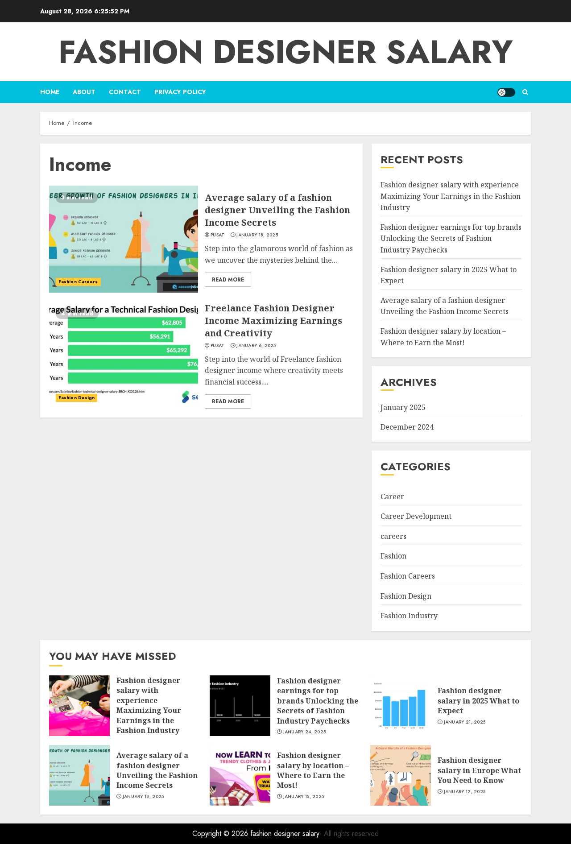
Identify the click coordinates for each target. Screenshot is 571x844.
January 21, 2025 (465, 722)
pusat (218, 235)
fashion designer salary (285, 52)
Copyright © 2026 (221, 833)
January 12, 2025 (465, 792)
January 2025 (403, 407)
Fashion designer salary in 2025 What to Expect (478, 701)
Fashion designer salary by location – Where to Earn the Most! (313, 770)
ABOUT (84, 91)
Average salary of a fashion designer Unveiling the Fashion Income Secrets (277, 209)
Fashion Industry (409, 616)
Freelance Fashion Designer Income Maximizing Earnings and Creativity (273, 320)
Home (49, 91)
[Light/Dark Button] (506, 92)
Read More (228, 280)
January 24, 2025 (304, 732)
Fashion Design (76, 397)
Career (392, 496)
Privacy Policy (180, 91)
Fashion (393, 556)
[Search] (525, 92)
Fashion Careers (78, 281)
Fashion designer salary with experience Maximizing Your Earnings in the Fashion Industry (451, 196)
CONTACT (125, 91)
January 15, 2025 (303, 797)
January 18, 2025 (257, 235)
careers (393, 536)
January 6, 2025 (256, 346)
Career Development (416, 516)
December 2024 (407, 427)
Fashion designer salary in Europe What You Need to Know (479, 770)
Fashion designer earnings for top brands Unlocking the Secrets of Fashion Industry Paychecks (451, 238)
